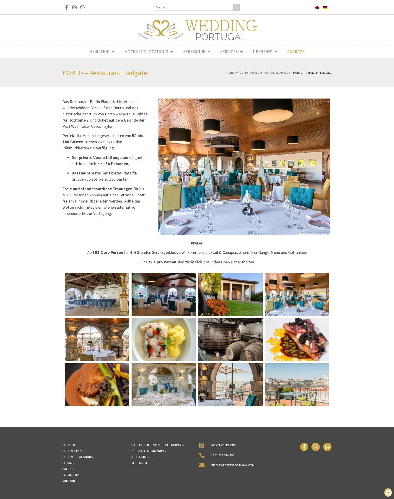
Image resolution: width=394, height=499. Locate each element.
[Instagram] (74, 7)
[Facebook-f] (66, 7)
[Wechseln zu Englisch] (316, 7)
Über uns (262, 51)
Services (229, 51)
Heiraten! (99, 51)
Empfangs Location (277, 73)
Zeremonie (194, 51)
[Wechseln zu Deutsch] (325, 7)
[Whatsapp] (82, 7)
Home (231, 73)
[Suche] (236, 7)
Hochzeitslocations (146, 51)
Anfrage (296, 51)
